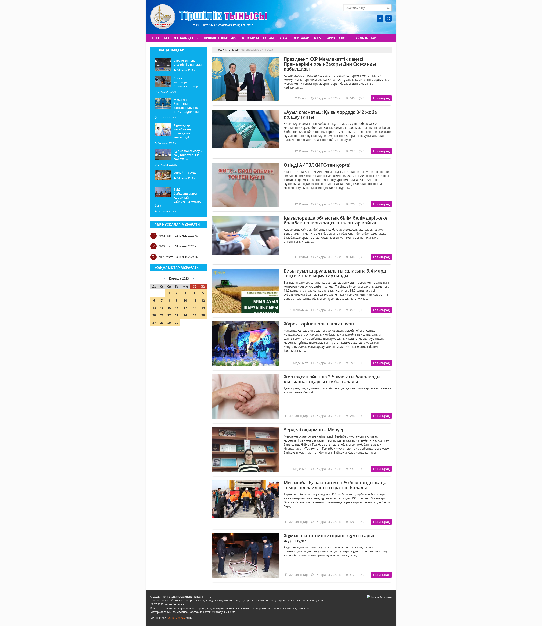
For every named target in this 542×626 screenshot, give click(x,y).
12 (203, 300)
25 (194, 315)
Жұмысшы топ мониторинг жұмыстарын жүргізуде (330, 538)
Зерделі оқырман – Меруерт (315, 430)
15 (169, 308)
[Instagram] (388, 18)
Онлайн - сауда (185, 172)
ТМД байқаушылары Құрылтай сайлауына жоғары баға (178, 197)
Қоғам (268, 38)
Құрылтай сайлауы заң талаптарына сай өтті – (188, 155)
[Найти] (388, 7)
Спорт (344, 38)
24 (185, 315)
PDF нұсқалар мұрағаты (177, 224)
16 (176, 308)
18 (194, 308)
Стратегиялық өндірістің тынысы (188, 62)
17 (185, 308)
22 (169, 315)
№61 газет (166, 257)
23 (176, 315)
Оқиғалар (301, 38)
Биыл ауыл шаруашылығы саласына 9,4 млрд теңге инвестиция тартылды (335, 273)
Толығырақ (381, 98)
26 (203, 315)
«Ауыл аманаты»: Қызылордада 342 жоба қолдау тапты (330, 114)
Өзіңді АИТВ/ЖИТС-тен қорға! (317, 165)
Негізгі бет (160, 38)
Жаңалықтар (184, 38)
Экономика (249, 38)
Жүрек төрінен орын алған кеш (319, 324)
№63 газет (166, 236)
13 (154, 308)
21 (161, 315)
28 (161, 323)
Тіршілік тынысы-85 (219, 38)
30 (176, 323)
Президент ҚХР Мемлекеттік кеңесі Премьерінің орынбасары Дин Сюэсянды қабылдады (330, 64)
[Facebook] (380, 18)
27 (154, 323)
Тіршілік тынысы (208, 16)
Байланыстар (365, 38)
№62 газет (166, 246)
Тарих (330, 38)
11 (194, 300)
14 (161, 308)
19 (203, 308)
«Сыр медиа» (176, 618)
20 (154, 315)
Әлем (317, 38)
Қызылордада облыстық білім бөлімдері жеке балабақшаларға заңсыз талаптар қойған (335, 220)
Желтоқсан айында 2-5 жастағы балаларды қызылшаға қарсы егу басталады (332, 379)
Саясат (283, 38)
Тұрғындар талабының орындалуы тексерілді (182, 131)
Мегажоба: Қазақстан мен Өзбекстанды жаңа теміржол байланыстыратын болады (335, 485)
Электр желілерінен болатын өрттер (186, 82)
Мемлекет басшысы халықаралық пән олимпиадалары (187, 106)
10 (185, 300)
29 (169, 323)
